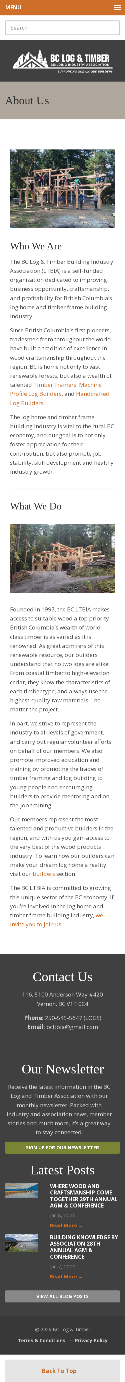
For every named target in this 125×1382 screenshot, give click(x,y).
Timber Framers (54, 384)
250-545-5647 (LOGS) (73, 1018)
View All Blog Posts (62, 1296)
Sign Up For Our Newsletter (62, 1147)
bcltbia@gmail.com (72, 1027)
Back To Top (60, 1371)
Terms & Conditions (41, 1340)
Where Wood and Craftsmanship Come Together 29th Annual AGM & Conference (84, 1195)
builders (44, 874)
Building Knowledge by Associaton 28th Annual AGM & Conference (84, 1247)
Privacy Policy (91, 1340)
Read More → (66, 1225)
